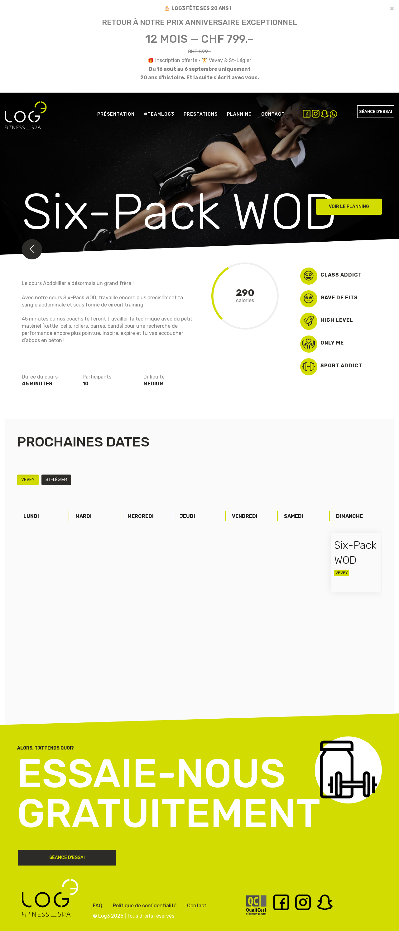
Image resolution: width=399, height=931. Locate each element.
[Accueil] (28, 120)
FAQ (97, 906)
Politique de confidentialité (144, 906)
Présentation (116, 114)
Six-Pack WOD (355, 553)
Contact (273, 114)
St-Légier (56, 479)
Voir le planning (349, 206)
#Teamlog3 (159, 114)
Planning (239, 114)
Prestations (201, 114)
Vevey (28, 479)
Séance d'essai (375, 111)
